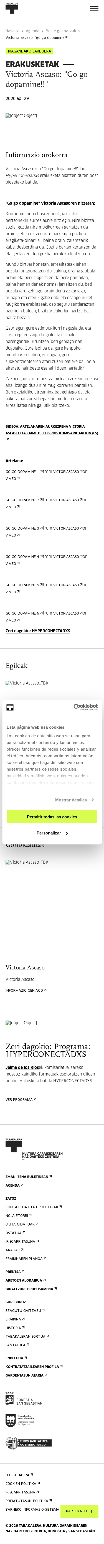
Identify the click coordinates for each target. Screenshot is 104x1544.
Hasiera (12, 31)
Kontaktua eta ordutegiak (32, 1207)
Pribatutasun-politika (27, 1501)
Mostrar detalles (71, 800)
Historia (13, 1328)
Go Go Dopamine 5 (22, 585)
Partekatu (76, 1511)
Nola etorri (17, 1216)
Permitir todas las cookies (52, 816)
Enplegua (14, 1358)
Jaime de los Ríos (22, 1068)
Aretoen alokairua (24, 1280)
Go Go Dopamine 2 (22, 500)
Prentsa (13, 1272)
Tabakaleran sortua (25, 1337)
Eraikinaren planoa (24, 1259)
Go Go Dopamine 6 (22, 613)
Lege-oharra (17, 1475)
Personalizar (49, 833)
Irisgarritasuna (20, 1242)
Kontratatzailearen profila (32, 1367)
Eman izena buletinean (27, 1177)
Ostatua (14, 1233)
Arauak (13, 1250)
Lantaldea (16, 1345)
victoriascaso (66, 472)
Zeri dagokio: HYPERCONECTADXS (38, 631)
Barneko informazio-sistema (32, 1510)
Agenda (32, 31)
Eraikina (13, 1319)
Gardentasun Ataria (25, 1375)
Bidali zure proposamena (29, 1289)
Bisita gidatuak (20, 1224)
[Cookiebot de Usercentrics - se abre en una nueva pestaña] (74, 707)
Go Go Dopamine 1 (22, 472)
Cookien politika (21, 1484)
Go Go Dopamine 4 (22, 557)
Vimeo (11, 479)
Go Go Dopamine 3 (22, 528)
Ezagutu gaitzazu (23, 1311)
